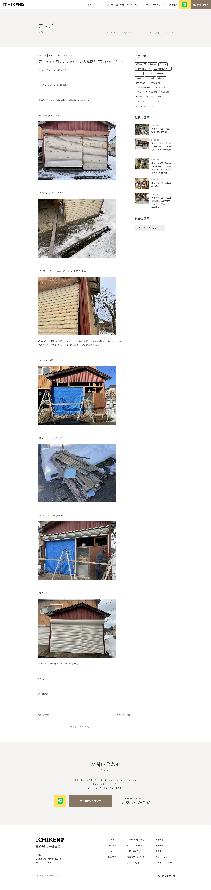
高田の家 (139, 78)
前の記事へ (47, 714)
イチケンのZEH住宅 (135, 845)
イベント (157, 101)
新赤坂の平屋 (141, 64)
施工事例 (120, 4)
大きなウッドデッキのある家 (146, 92)
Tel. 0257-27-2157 (43, 862)
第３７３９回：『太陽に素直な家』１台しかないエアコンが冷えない (161, 148)
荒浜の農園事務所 (156, 83)
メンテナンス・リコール (145, 106)
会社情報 (173, 4)
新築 (159, 97)
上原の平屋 (161, 73)
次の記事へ (121, 714)
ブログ (99, 4)
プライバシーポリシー (165, 862)
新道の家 (161, 78)
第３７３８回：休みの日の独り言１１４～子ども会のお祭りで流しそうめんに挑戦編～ (161, 168)
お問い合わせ (161, 856)
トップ (91, 4)
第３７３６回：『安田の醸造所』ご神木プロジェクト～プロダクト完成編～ (161, 202)
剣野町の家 (149, 73)
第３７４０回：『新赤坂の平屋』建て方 (161, 130)
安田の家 (153, 64)
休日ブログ (150, 97)
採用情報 (159, 845)
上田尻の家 (150, 78)
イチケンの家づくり (135, 4)
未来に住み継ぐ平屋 (136, 856)
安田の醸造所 (141, 83)
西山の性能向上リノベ (162, 69)
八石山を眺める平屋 (143, 87)
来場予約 (159, 851)
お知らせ (109, 4)
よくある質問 (133, 862)
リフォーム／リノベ (65, 56)
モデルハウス (157, 4)
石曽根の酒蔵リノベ (143, 69)
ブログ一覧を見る (79, 727)
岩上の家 (163, 64)
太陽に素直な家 (159, 87)
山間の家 (139, 97)
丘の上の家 (165, 92)
